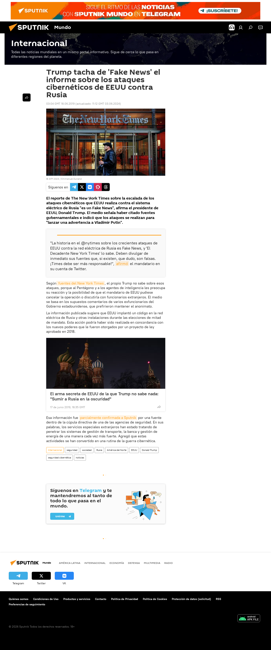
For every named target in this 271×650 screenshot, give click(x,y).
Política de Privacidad (124, 599)
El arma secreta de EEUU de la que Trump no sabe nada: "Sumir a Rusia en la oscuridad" (104, 396)
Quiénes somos (18, 599)
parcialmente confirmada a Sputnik (108, 417)
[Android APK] (248, 618)
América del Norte (116, 449)
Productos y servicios (76, 599)
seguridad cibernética (59, 457)
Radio (168, 563)
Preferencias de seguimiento (27, 604)
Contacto (100, 599)
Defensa (134, 563)
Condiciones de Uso (46, 599)
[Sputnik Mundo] (30, 32)
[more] (159, 407)
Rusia (99, 449)
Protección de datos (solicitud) (191, 599)
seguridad (72, 449)
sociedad (87, 449)
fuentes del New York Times (80, 283)
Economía (117, 563)
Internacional (55, 449)
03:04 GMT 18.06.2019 (60, 103)
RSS (218, 599)
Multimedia (152, 563)
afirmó (122, 263)
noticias (80, 457)
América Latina (69, 563)
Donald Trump (149, 449)
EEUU (134, 449)
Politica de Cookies (155, 599)
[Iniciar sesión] (241, 27)
